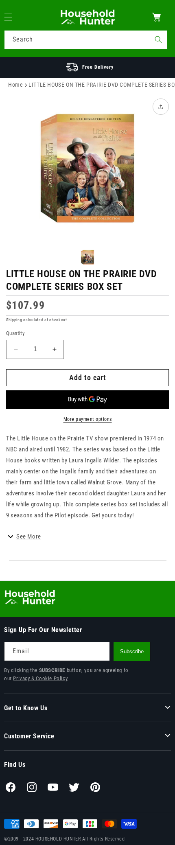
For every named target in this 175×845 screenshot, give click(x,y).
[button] (13, 17)
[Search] (158, 39)
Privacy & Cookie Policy (40, 678)
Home (15, 84)
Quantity (15, 333)
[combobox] (85, 40)
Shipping (14, 319)
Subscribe (132, 651)
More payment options (87, 419)
